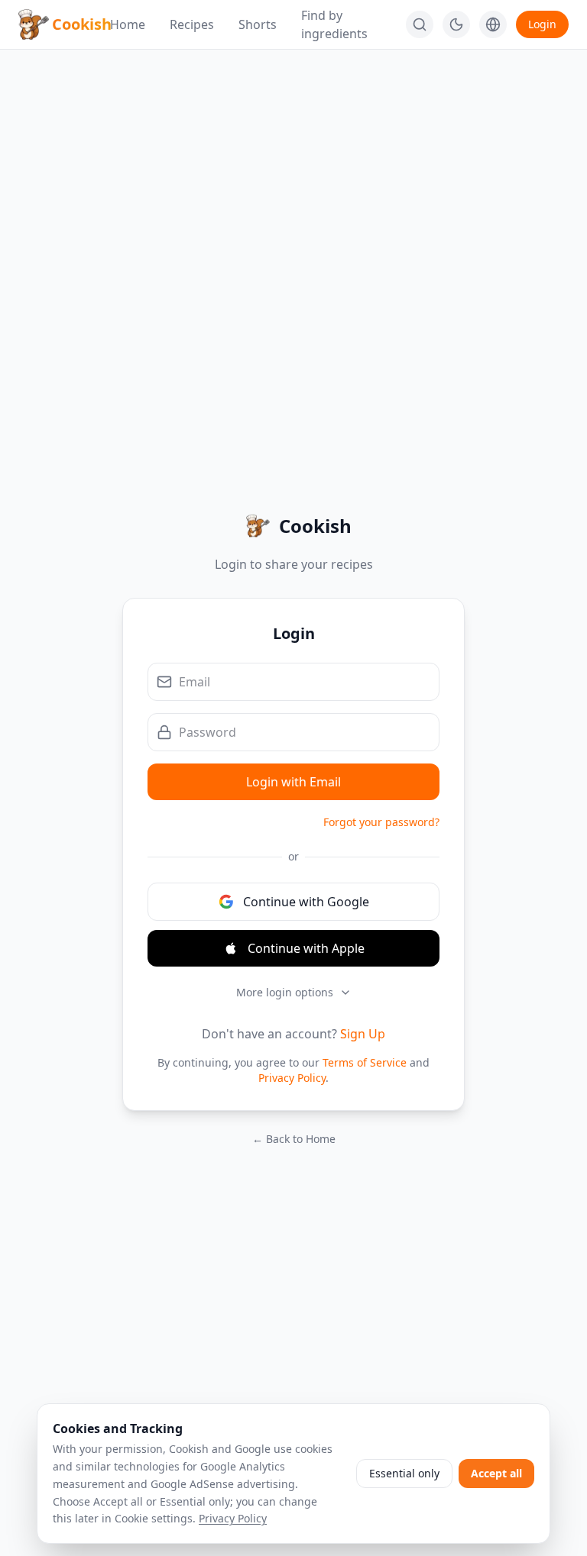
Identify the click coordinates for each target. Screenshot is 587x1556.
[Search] (419, 24)
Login (542, 24)
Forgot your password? (381, 822)
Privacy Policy (292, 1077)
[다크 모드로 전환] (456, 24)
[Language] (493, 24)
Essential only (404, 1473)
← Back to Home (294, 1138)
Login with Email (293, 781)
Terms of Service (365, 1062)
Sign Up (362, 1033)
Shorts (257, 24)
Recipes (192, 24)
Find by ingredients (334, 24)
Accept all (496, 1473)
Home (127, 24)
